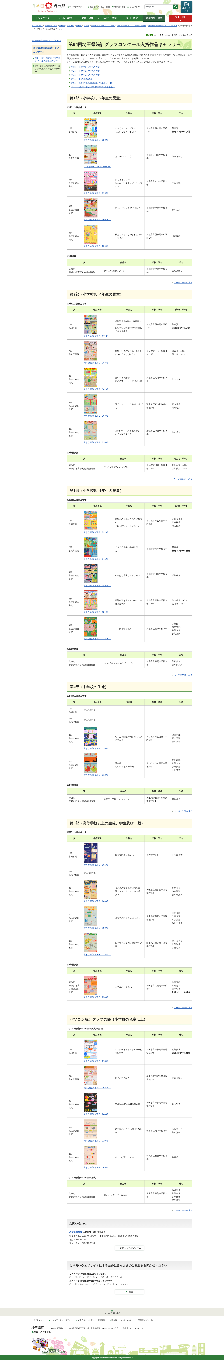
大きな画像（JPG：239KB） (97, 246)
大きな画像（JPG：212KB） (97, 775)
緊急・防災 (180, 17)
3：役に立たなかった (113, 1277)
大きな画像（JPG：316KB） (97, 193)
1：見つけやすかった (81, 1284)
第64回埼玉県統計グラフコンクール (162, 26)
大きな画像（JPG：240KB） (97, 901)
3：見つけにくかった (119, 1284)
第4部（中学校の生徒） (82, 79)
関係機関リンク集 (145, 1320)
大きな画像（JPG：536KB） (97, 748)
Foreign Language (78, 7)
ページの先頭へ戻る (183, 282)
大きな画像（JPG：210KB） (97, 1141)
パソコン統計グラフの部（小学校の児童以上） (93, 87)
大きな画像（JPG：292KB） (97, 532)
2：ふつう (94, 1277)
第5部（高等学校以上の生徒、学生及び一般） (92, 83)
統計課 (86, 26)
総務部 (79, 26)
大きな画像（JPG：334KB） (97, 612)
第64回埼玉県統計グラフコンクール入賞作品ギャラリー (47, 69)
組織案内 (70, 26)
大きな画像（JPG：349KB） (97, 585)
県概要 (62, 26)
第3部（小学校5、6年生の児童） (86, 75)
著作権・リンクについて (121, 1320)
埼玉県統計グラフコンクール (103, 26)
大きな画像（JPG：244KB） (97, 1114)
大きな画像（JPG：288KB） (97, 363)
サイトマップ (38, 1320)
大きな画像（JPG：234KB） (97, 997)
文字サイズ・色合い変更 (100, 7)
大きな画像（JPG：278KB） (97, 1061)
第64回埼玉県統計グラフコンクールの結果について (47, 59)
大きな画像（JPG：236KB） (97, 442)
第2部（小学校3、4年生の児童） (86, 71)
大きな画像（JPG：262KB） (97, 1088)
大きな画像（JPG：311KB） (97, 166)
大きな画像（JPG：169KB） (97, 1167)
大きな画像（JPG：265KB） (97, 865)
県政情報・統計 (51, 26)
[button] (180, 20)
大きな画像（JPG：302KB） (97, 389)
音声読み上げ (119, 7)
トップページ (37, 26)
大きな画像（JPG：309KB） (97, 220)
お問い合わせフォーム (130, 1248)
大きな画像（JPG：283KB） (97, 416)
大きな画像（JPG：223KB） (97, 954)
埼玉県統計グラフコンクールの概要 (131, 26)
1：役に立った (78, 1277)
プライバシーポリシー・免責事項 (91, 1320)
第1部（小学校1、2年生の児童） (86, 67)
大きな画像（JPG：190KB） (97, 928)
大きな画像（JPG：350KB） (97, 140)
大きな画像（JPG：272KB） (97, 639)
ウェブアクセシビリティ (61, 1320)
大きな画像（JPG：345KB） (97, 559)
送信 (131, 1291)
